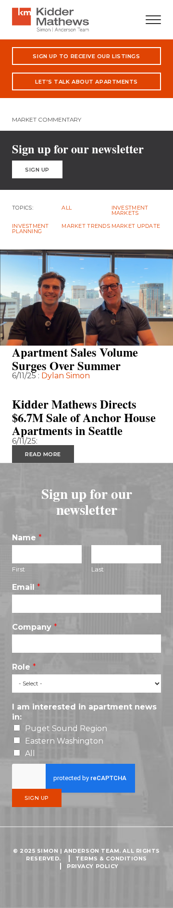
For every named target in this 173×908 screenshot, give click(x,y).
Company (34, 627)
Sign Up (37, 169)
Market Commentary (46, 119)
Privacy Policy (93, 866)
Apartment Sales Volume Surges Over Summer (75, 359)
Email (26, 587)
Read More (43, 389)
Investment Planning (30, 229)
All (67, 208)
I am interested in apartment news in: (84, 711)
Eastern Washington (64, 741)
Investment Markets (129, 210)
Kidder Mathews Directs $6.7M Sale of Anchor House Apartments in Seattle (84, 417)
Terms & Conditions (111, 858)
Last (97, 569)
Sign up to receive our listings (86, 56)
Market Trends (86, 226)
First (18, 569)
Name (27, 537)
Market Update (136, 226)
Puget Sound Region (66, 728)
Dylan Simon (65, 375)
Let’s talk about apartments (86, 81)
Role (24, 667)
